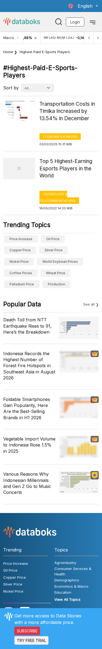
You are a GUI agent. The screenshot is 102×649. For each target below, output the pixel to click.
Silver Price (54, 250)
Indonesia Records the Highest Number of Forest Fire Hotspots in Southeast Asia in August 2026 (29, 366)
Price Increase (21, 239)
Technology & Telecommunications (57, 197)
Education (62, 592)
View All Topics (67, 599)
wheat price (55, 273)
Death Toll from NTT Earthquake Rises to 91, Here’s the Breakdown (27, 326)
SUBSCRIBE (27, 631)
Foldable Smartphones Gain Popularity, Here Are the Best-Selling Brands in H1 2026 (26, 408)
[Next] (97, 38)
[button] (83, 6)
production (56, 284)
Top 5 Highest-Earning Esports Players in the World (65, 168)
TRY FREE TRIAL (31, 640)
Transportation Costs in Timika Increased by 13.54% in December (67, 111)
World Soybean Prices (60, 261)
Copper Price (20, 250)
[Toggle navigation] (92, 22)
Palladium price (22, 284)
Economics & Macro (60, 136)
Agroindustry (65, 562)
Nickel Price (19, 261)
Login (75, 22)
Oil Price (53, 239)
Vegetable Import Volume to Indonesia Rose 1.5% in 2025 (29, 445)
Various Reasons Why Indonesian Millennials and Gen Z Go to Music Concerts (27, 483)
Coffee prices (21, 273)
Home (8, 52)
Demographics (66, 580)
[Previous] (89, 38)
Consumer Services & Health (72, 571)
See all (89, 304)
